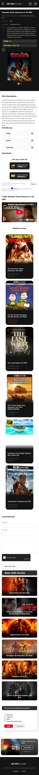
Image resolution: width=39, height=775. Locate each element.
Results (19, 726)
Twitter (23, 771)
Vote (8, 726)
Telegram (16, 189)
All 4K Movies (24, 16)
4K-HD (14, 3)
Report (33, 184)
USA (10, 21)
